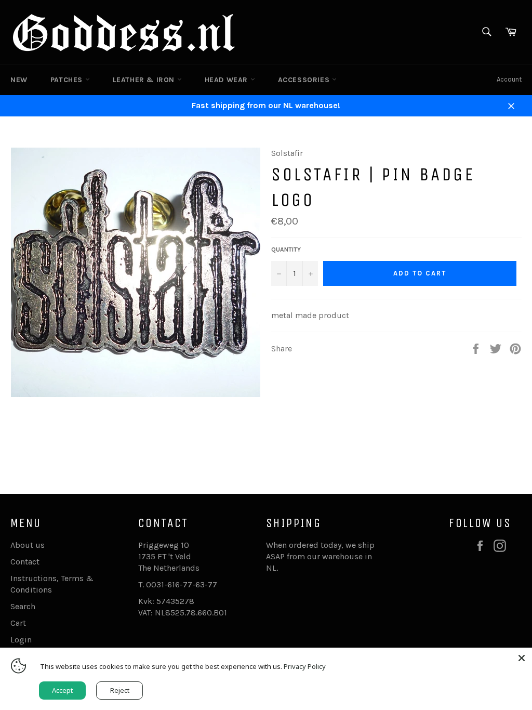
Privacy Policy (305, 666)
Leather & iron (145, 79)
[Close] (521, 658)
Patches (67, 79)
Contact (24, 562)
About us (27, 545)
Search (22, 606)
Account (509, 79)
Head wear (227, 79)
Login (21, 640)
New (19, 79)
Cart (18, 623)
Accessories (305, 79)
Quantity (286, 249)
